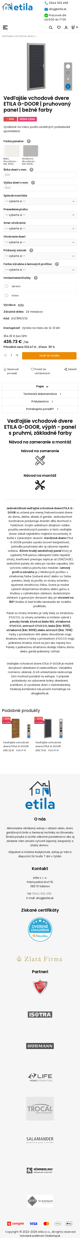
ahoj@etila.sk (57, 9)
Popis (40, 386)
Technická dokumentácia (40, 394)
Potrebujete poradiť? (40, 409)
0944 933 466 (58, 3)
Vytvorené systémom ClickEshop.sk (40, 1235)
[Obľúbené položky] (59, 27)
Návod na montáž (40, 475)
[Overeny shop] (40, 986)
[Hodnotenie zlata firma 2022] (40, 958)
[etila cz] (46, 3)
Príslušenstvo (40, 401)
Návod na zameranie (40, 450)
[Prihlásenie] (66, 27)
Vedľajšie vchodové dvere (18, 36)
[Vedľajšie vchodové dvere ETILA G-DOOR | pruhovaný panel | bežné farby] (40, 66)
